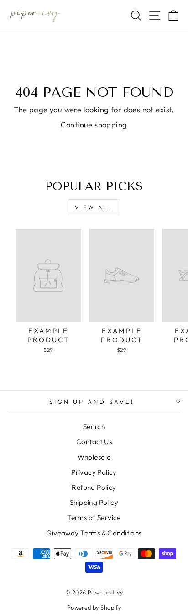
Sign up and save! (91, 401)
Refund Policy (94, 487)
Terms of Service (94, 517)
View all (94, 207)
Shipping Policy (94, 502)
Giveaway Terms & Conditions (93, 533)
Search (94, 426)
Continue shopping (94, 124)
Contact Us (94, 441)
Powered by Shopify (94, 607)
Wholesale (94, 457)
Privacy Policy (94, 472)
